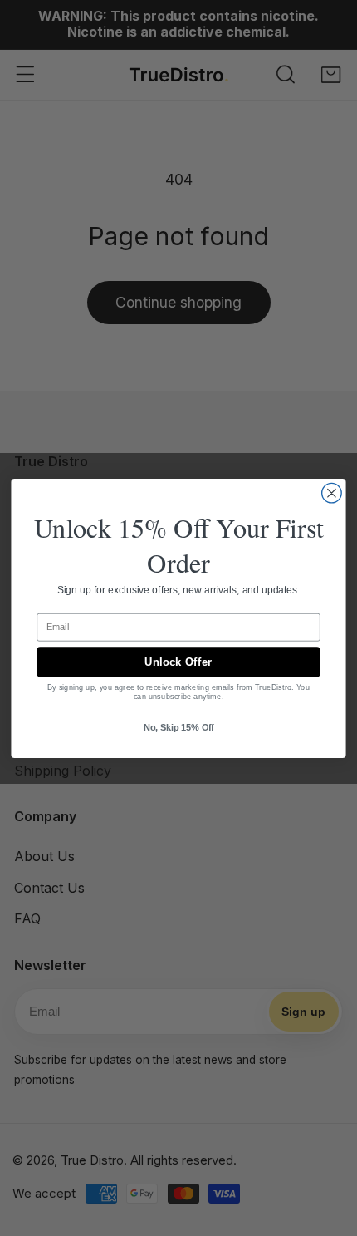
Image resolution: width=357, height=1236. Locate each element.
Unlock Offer (178, 661)
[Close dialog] (332, 493)
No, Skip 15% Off (179, 726)
